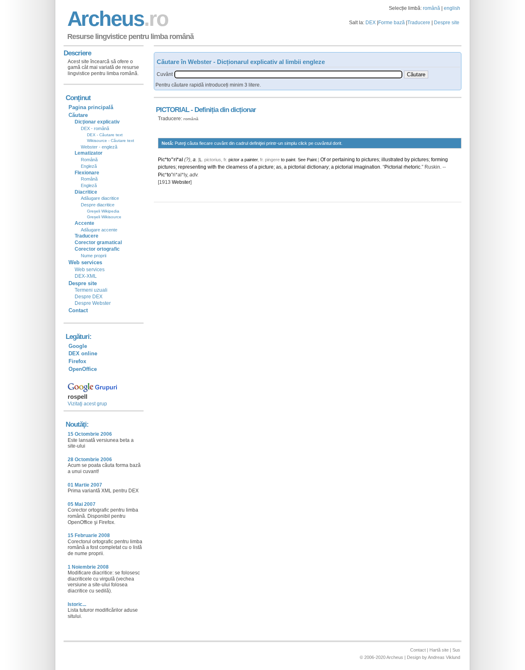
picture (266, 167)
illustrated (392, 159)
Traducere (418, 22)
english (452, 8)
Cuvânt (165, 74)
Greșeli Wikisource (104, 217)
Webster (181, 182)
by (407, 159)
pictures (370, 159)
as (278, 167)
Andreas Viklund (444, 657)
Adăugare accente (99, 229)
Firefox (77, 361)
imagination (367, 167)
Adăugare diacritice (100, 198)
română (431, 8)
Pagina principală (90, 107)
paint (290, 159)
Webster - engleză (99, 146)
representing (192, 167)
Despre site (446, 22)
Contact (78, 310)
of (251, 167)
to (169, 159)
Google (77, 346)
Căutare (78, 115)
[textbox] (288, 74)
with (212, 167)
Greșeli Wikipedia (103, 211)
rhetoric (412, 167)
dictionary (318, 167)
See (302, 159)
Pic (161, 159)
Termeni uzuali (91, 290)
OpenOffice (82, 369)
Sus (456, 649)
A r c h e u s (116, 18)
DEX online (82, 353)
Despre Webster (93, 303)
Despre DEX (89, 297)
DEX (370, 22)
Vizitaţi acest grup (87, 404)
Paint (312, 159)
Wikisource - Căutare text (110, 140)
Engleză (89, 166)
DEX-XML (86, 276)
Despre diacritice (97, 204)
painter (251, 159)
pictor (234, 159)
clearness (237, 167)
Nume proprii (93, 255)
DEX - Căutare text (105, 135)
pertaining (343, 159)
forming (439, 159)
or (328, 159)
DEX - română (95, 128)
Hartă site (439, 649)
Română (89, 159)
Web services (90, 269)
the (221, 167)
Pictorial (393, 167)
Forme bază (391, 22)
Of (322, 159)
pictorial (297, 167)
